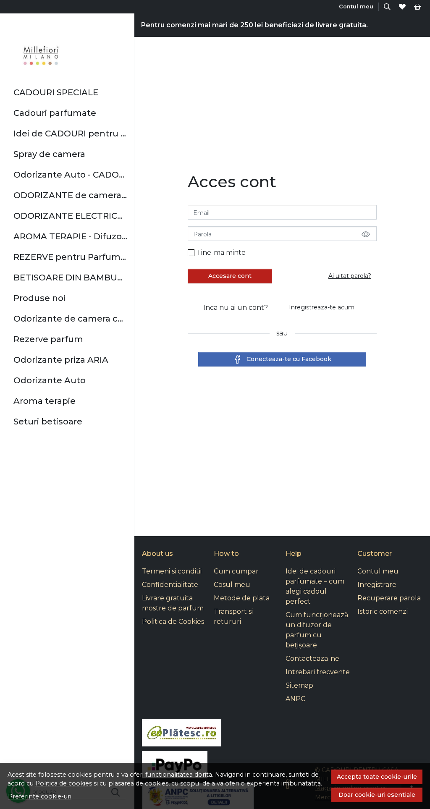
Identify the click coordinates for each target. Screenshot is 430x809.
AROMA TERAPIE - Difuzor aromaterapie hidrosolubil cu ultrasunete (70, 236)
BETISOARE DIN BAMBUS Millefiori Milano (70, 277)
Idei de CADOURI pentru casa (70, 133)
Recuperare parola (389, 598)
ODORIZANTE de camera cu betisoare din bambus (70, 195)
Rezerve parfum (48, 339)
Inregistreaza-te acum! (322, 307)
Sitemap (299, 685)
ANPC (295, 699)
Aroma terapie (44, 401)
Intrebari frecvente (318, 672)
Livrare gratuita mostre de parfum (173, 603)
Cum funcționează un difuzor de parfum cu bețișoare (317, 630)
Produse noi (39, 298)
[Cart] (417, 6)
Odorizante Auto (49, 380)
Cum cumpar (236, 571)
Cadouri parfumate (54, 113)
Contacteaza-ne (312, 658)
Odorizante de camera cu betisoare (70, 319)
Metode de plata (242, 598)
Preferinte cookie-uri (39, 796)
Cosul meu (232, 585)
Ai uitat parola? (349, 276)
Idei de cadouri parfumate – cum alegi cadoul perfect (315, 586)
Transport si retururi (233, 616)
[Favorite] (402, 6)
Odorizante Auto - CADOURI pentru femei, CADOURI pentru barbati (70, 175)
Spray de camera (49, 154)
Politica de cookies (63, 783)
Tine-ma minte (221, 253)
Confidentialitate (170, 585)
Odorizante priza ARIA (60, 360)
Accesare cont (230, 276)
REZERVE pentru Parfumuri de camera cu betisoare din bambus (70, 257)
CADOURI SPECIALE (55, 92)
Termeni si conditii (172, 571)
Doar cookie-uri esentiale (376, 795)
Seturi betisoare (47, 421)
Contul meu (378, 571)
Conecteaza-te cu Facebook (288, 359)
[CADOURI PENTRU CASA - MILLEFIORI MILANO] (41, 55)
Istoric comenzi (382, 611)
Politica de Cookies (173, 622)
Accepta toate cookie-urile (377, 776)
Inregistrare (376, 585)
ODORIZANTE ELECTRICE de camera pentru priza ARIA (70, 216)
